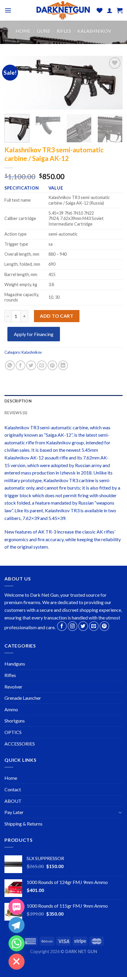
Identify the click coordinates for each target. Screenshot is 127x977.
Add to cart (56, 316)
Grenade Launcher (22, 698)
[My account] (110, 10)
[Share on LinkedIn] (63, 365)
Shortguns (14, 720)
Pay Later (14, 812)
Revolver (13, 686)
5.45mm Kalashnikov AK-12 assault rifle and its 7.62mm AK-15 (56, 457)
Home (23, 31)
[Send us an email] (94, 626)
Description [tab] (18, 401)
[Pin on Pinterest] (52, 365)
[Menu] (8, 10)
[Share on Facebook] (20, 365)
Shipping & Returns (23, 823)
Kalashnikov (94, 31)
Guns (43, 31)
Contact (12, 789)
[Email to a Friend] (42, 365)
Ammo (11, 709)
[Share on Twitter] (31, 365)
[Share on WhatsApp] (10, 365)
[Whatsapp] (17, 943)
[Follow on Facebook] (62, 626)
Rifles (64, 31)
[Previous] (14, 83)
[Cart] (120, 10)
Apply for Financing (33, 334)
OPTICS (13, 732)
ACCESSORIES (19, 743)
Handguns (14, 663)
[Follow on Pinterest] (104, 626)
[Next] (113, 83)
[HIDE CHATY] (17, 962)
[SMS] (17, 907)
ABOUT (13, 801)
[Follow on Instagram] (72, 626)
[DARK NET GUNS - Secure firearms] (62, 10)
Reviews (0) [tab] (15, 412)
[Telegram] (17, 925)
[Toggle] (120, 812)
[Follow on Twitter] (83, 626)
